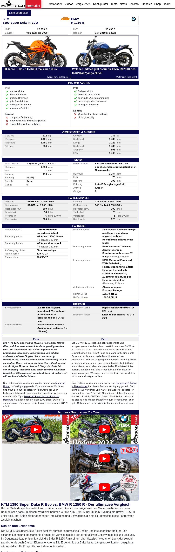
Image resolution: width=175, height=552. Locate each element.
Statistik (134, 4)
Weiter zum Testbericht (57, 77)
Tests (114, 4)
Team (167, 4)
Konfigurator (100, 4)
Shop (157, 4)
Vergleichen (83, 4)
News (123, 4)
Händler (147, 4)
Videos (69, 4)
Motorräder (55, 4)
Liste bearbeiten (19, 12)
